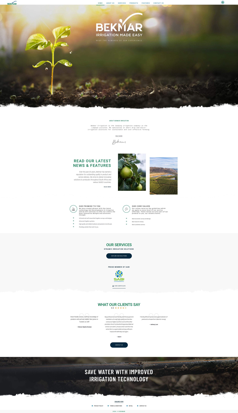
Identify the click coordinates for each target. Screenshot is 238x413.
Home (100, 3)
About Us (110, 3)
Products (134, 3)
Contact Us (159, 3)
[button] (84, 327)
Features (146, 3)
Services (122, 3)
